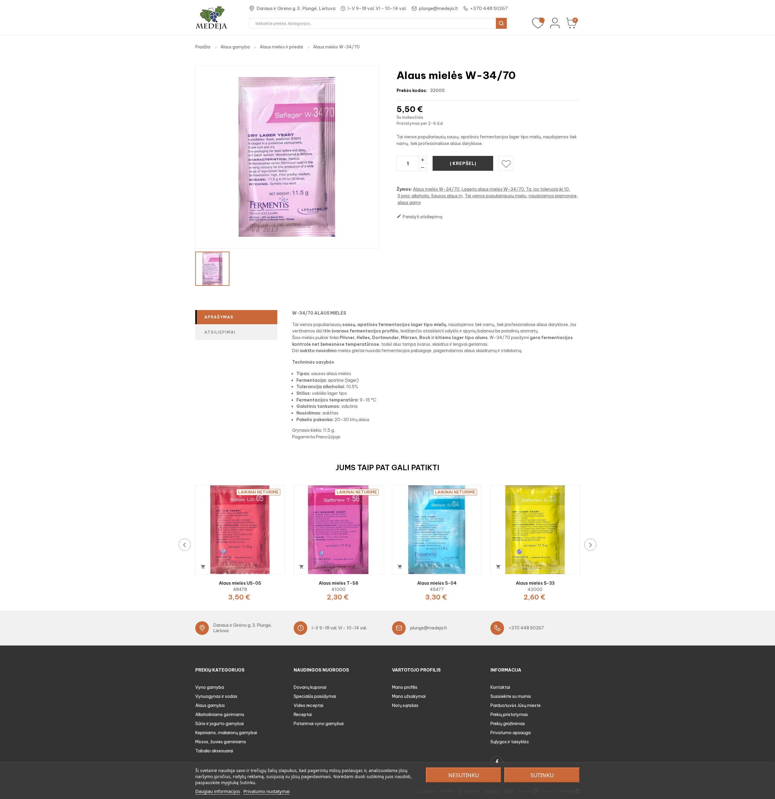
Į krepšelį (463, 163)
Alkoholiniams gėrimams (219, 714)
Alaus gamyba (210, 705)
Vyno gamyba (209, 687)
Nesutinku (463, 775)
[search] (501, 23)
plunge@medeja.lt (438, 8)
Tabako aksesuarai (214, 751)
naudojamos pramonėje (553, 196)
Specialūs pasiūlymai (315, 696)
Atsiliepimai (220, 332)
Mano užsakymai (409, 696)
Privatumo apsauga (510, 732)
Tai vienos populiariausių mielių (495, 196)
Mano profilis (404, 687)
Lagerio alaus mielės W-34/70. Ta (496, 189)
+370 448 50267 (489, 8)
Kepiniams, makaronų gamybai (226, 732)
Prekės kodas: (412, 90)
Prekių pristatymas (509, 714)
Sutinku (542, 775)
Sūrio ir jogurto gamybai (219, 723)
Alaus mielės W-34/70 (436, 189)
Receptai (303, 714)
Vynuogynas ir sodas (216, 696)
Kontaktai (500, 687)
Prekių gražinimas (507, 723)
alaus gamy (409, 202)
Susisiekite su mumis (510, 696)
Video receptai (308, 705)
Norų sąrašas (405, 705)
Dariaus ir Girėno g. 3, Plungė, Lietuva (295, 8)
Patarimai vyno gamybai (319, 723)
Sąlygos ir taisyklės (509, 742)
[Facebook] (497, 762)
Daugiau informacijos (217, 791)
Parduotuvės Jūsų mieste (515, 705)
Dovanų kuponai (310, 687)
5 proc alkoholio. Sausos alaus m (430, 196)
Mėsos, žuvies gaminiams (220, 742)
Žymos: (404, 189)
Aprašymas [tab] (218, 317)
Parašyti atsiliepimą (419, 217)
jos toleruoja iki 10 (551, 189)
